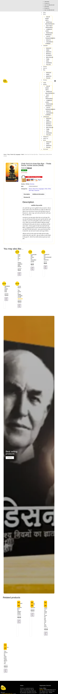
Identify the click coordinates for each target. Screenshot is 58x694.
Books (44, 14)
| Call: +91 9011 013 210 (49, 5)
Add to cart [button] (19, 274)
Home (44, 12)
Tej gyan (45, 80)
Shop (8, 154)
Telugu (48, 64)
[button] (16, 165)
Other (49, 188)
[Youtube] (8, 5)
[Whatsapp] (3, 5)
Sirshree (32, 184)
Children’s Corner (49, 42)
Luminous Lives (48, 30)
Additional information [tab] (38, 194)
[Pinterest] (14, 5)
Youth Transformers (50, 37)
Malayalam (49, 57)
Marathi (48, 51)
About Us (45, 68)
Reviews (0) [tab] (27, 197)
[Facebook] (6, 5)
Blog (44, 69)
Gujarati (49, 55)
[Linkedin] (10, 5)
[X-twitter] (12, 5)
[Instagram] (5, 5)
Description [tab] (27, 194)
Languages (45, 45)
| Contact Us (46, 3)
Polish (48, 78)
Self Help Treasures (49, 26)
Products (45, 66)
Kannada (49, 62)
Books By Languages (15, 154)
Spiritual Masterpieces (49, 23)
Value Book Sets (47, 18)
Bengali (48, 53)
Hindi (47, 50)
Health (48, 40)
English (48, 48)
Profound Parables (49, 33)
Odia (47, 61)
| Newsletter (46, 1)
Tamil (47, 59)
